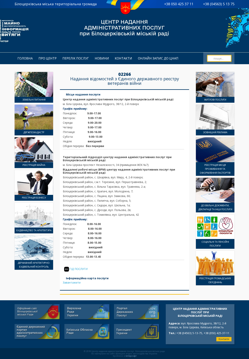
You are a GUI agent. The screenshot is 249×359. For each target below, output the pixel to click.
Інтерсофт (131, 355)
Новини (102, 58)
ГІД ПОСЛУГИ (78, 269)
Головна (25, 58)
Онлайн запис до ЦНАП (158, 58)
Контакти (123, 58)
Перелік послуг (75, 58)
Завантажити (72, 282)
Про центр (48, 58)
